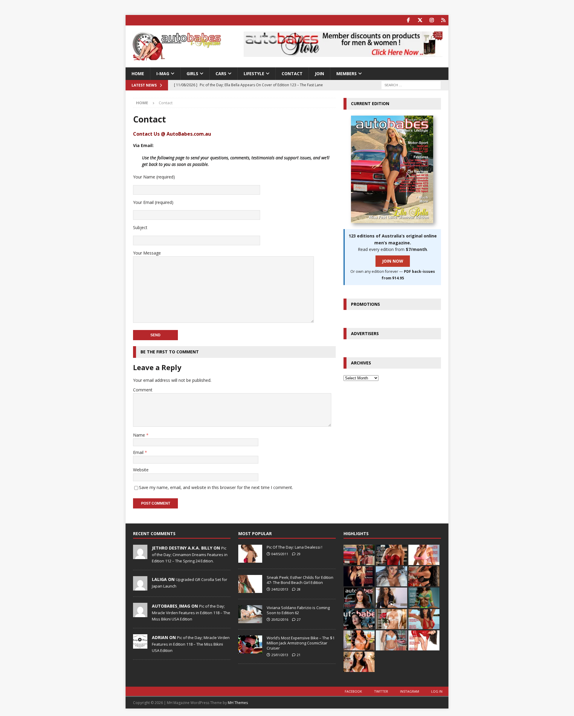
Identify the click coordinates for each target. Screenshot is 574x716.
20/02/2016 (279, 619)
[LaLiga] (140, 587)
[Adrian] (140, 645)
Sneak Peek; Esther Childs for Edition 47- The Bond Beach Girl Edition (300, 580)
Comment (142, 390)
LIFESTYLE (254, 73)
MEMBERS (346, 73)
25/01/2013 (279, 655)
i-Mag (162, 73)
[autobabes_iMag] (140, 614)
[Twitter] (420, 20)
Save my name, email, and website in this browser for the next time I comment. (216, 487)
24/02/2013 (279, 589)
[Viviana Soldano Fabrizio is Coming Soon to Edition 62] (250, 614)
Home (138, 73)
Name (139, 435)
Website (141, 470)
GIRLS (192, 73)
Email (139, 452)
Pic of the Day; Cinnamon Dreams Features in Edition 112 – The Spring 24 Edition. (190, 554)
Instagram (409, 691)
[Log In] (443, 20)
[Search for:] (411, 85)
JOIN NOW (392, 261)
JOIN (319, 73)
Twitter (381, 691)
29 (298, 554)
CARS (221, 73)
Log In (436, 691)
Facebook (353, 691)
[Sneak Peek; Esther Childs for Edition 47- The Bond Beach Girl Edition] (250, 584)
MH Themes (238, 702)
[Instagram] (431, 20)
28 (298, 589)
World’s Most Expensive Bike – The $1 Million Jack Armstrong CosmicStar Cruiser (301, 643)
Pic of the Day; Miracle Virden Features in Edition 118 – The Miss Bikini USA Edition (191, 612)
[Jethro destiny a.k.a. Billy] (140, 556)
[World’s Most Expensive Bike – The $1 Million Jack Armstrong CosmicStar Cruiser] (250, 644)
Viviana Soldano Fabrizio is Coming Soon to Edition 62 (298, 610)
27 (298, 619)
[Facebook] (408, 20)
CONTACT (292, 73)
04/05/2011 (279, 554)
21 (298, 655)
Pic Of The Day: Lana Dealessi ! (294, 547)
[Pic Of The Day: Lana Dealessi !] (250, 554)
